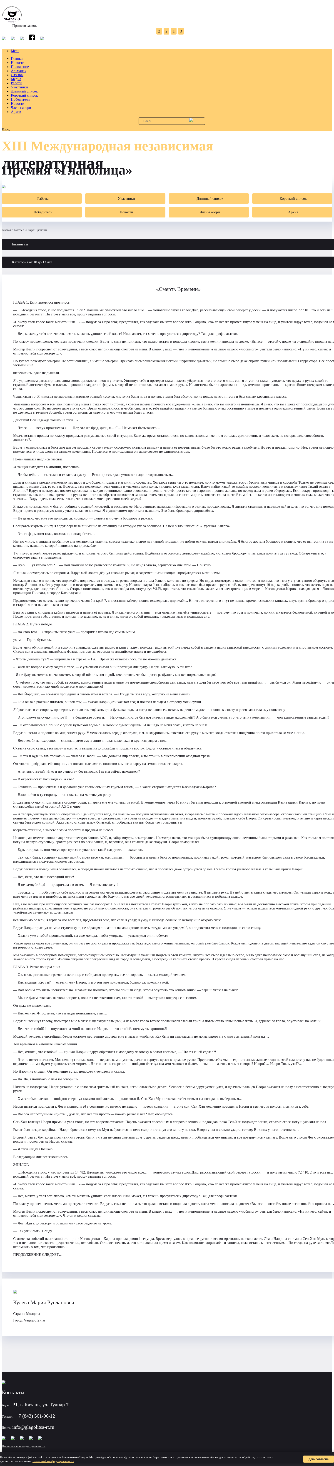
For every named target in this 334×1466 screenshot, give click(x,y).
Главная (17, 58)
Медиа (16, 79)
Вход (6, 129)
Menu (15, 51)
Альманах (18, 71)
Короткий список (24, 95)
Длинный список (24, 91)
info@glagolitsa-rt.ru (33, 1427)
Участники (19, 87)
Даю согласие (319, 1459)
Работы (16, 83)
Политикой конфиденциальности (53, 1461)
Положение (20, 67)
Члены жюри (21, 108)
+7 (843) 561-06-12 (35, 1416)
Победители (20, 99)
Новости (17, 63)
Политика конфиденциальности (23, 1446)
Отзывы (17, 75)
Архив (16, 112)
